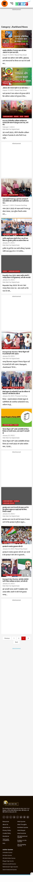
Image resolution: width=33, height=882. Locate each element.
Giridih (5, 271)
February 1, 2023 (8, 127)
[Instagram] (7, 817)
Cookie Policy (7, 833)
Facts (21, 116)
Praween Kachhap (21, 205)
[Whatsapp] (17, 817)
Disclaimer (6, 836)
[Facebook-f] (4, 817)
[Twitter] (24, 3)
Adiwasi (16, 116)
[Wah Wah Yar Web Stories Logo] (12, 803)
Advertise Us (6, 827)
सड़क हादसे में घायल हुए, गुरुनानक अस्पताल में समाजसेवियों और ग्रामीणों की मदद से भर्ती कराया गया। (16, 201)
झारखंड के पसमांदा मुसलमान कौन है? (13, 546)
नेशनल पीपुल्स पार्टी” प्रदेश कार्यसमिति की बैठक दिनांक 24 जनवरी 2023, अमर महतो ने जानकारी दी (16, 431)
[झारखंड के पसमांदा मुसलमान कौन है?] (16, 535)
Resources (6, 821)
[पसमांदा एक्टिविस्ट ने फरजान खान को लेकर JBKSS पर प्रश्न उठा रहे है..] (16, 39)
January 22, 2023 (8, 435)
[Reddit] (24, 817)
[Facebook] (19, 3)
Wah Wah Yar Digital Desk (11, 129)
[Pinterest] (27, 3)
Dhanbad (16, 501)
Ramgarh (5, 347)
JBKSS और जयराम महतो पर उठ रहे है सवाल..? (16, 88)
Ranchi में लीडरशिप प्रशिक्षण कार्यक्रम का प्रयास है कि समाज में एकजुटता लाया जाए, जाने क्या (15, 123)
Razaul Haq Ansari (21, 55)
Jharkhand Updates (19, 44)
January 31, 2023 (8, 243)
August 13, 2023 (8, 55)
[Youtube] (21, 817)
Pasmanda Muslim (8, 46)
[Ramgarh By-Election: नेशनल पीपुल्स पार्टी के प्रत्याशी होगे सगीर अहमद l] (16, 340)
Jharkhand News (7, 44)
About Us (5, 824)
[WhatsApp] (16, 3)
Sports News (22, 234)
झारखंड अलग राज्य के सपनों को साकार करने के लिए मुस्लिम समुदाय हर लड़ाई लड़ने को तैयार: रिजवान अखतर (16, 509)
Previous (7, 638)
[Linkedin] (28, 817)
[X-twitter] (11, 817)
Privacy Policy (7, 830)
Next (16, 642)
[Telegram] (22, 3)
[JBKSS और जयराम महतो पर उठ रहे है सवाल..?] (16, 77)
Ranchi (26, 116)
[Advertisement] (16, 18)
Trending (5, 83)
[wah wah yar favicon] (4, 3)
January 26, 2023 (8, 280)
